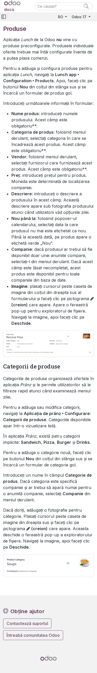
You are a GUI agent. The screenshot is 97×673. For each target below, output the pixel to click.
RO (61, 17)
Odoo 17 (79, 17)
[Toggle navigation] (3, 17)
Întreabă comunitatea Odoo (33, 635)
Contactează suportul (27, 623)
